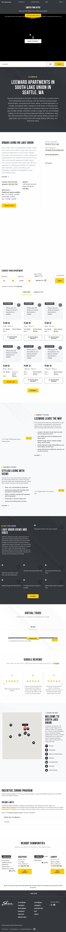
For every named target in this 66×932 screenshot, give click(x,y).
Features (13, 870)
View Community (25, 871)
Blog (35, 911)
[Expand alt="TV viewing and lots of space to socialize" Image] (33, 581)
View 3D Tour (33, 638)
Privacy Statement (14, 929)
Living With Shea (38, 908)
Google (56, 663)
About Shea (21, 914)
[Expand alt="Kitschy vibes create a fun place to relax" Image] (54, 581)
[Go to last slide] (4, 684)
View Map (25, 188)
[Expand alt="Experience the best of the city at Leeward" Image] (49, 526)
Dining (51, 746)
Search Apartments (33, 41)
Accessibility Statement (25, 929)
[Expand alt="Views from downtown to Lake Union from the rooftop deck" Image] (11, 567)
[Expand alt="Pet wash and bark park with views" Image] (33, 566)
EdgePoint (22, 856)
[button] (25, 727)
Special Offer (6, 856)
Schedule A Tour (9, 205)
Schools (51, 758)
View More (33, 596)
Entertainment (53, 762)
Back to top (34, 893)
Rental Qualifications (52, 154)
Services (51, 766)
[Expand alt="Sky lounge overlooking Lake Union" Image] (54, 566)
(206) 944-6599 (12, 182)
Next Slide (30, 438)
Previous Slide (27, 438)
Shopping (52, 750)
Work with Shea (22, 917)
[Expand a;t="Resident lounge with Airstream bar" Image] (11, 581)
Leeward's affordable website (15, 812)
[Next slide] (62, 684)
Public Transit (53, 770)
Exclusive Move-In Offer (33, 15)
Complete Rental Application (54, 150)
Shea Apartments (6, 2)
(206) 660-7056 (13, 184)
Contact (36, 914)
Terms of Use (5, 929)
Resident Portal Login (52, 144)
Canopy (54, 856)
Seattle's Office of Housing (8, 807)
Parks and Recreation (55, 754)
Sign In (61, 2)
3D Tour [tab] (33, 627)
